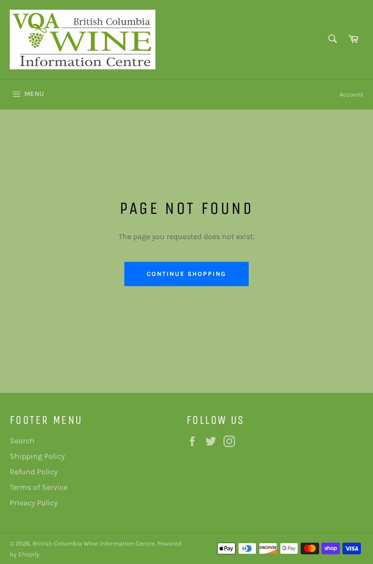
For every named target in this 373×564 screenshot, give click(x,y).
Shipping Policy (37, 456)
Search (22, 440)
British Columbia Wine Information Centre (94, 543)
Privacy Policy (33, 502)
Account (351, 94)
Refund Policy (33, 471)
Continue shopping (186, 273)
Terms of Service (39, 487)
